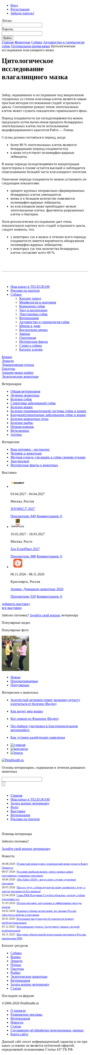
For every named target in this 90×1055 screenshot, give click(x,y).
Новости (16, 1022)
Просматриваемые (24, 681)
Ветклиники (19, 430)
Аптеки (16, 434)
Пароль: (8, 29)
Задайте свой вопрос (45, 615)
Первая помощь (22, 427)
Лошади (8, 361)
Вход (14, 5)
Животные (22, 42)
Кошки (7, 357)
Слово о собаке (30, 345)
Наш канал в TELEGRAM (30, 286)
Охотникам (27, 338)
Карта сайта (19, 1034)
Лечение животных (25, 395)
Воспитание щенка (33, 330)
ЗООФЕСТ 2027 (22, 509)
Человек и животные (26, 453)
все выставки (12, 608)
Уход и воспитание (33, 310)
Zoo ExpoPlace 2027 (25, 549)
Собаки (36, 42)
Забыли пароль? (22, 13)
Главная (8, 42)
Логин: (7, 20)
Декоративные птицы (18, 365)
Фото (14, 807)
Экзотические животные (20, 376)
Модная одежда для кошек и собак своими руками (47, 457)
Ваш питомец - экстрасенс (30, 449)
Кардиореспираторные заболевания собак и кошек (48, 415)
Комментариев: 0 (49, 516)
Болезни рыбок (21, 423)
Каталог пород (30, 298)
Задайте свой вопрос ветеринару (26, 849)
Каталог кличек (31, 349)
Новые (15, 677)
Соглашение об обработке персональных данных (47, 1030)
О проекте (18, 1010)
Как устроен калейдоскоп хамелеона (37, 737)
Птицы (15, 965)
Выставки (17, 811)
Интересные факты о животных (34, 465)
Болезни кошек (21, 407)
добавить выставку (16, 604)
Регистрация (19, 9)
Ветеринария (29, 318)
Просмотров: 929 (23, 596)
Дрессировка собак (33, 314)
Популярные (19, 685)
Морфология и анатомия (37, 302)
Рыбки (15, 972)
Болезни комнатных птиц (29, 419)
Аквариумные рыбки (17, 372)
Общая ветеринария (25, 391)
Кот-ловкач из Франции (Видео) (34, 718)
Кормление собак (32, 306)
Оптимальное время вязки (30, 46)
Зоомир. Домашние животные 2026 (36, 589)
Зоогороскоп (19, 461)
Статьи (15, 988)
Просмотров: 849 (23, 516)
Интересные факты (33, 341)
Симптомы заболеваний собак (33, 403)
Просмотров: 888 (23, 556)
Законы (24, 334)
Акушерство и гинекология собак (44, 322)
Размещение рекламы (26, 1014)
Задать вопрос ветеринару (29, 803)
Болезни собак (21, 399)
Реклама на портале (25, 290)
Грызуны (8, 369)
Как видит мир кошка (26, 711)
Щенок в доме (29, 326)
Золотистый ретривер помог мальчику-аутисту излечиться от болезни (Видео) (45, 702)
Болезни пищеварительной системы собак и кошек (48, 411)
